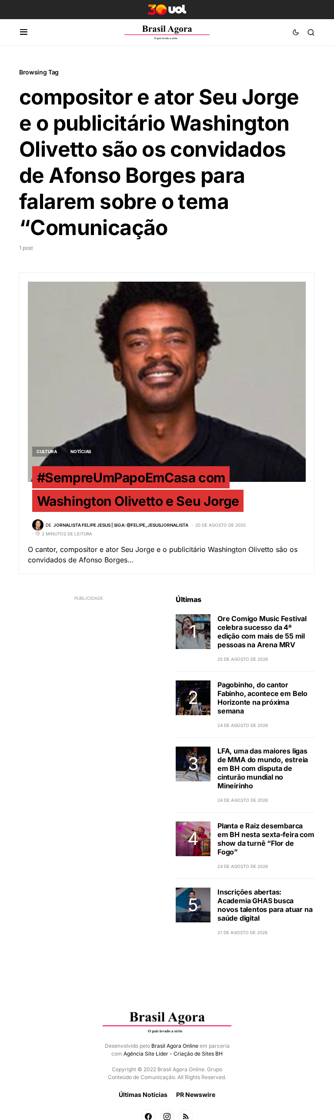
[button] (23, 32)
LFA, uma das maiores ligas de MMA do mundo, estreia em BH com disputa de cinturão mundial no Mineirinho (262, 768)
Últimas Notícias (143, 1094)
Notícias (80, 451)
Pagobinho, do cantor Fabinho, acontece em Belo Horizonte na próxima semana (262, 697)
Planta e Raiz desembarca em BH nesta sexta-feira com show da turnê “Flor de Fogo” (265, 838)
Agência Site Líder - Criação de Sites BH (173, 1053)
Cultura (47, 451)
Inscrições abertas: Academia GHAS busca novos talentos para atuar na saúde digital (264, 905)
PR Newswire (195, 1094)
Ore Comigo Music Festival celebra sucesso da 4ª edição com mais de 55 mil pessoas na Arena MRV (262, 631)
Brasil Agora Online (174, 1046)
